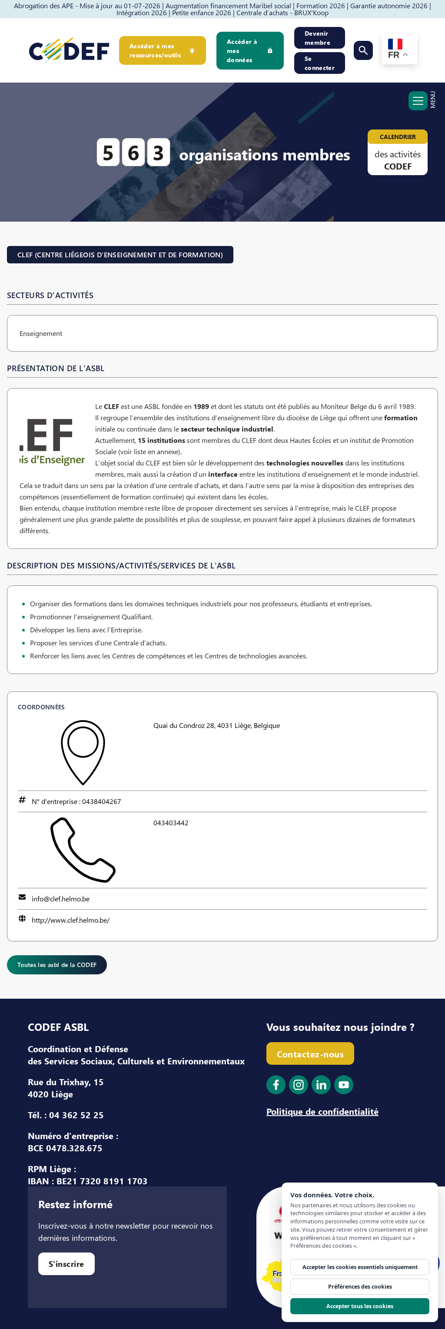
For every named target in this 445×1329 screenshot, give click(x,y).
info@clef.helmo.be (61, 898)
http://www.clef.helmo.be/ (71, 919)
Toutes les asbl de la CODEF (56, 964)
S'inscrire (66, 1263)
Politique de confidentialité (322, 1111)
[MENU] (418, 105)
